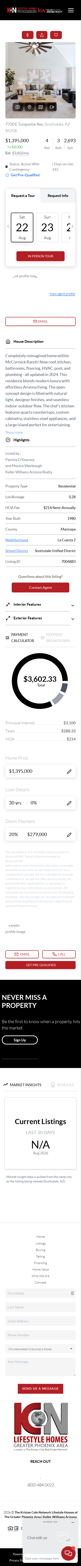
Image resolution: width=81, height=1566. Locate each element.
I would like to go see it (29, 111)
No (15, 67)
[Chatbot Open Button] (68, 1553)
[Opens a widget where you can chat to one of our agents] (50, 1540)
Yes (15, 59)
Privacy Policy (45, 223)
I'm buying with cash (27, 75)
